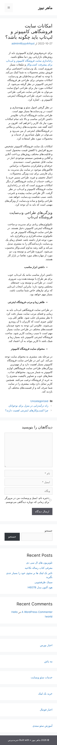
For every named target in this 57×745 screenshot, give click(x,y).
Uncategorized (39, 401)
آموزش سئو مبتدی (42, 725)
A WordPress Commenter (37, 611)
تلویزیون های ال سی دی (39, 562)
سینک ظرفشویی (43, 582)
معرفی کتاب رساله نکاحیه (38, 567)
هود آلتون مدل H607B (40, 587)
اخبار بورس (46, 645)
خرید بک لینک (45, 693)
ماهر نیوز (45, 7)
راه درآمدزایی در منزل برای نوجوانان (28, 405)
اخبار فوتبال (46, 709)
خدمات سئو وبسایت (41, 677)
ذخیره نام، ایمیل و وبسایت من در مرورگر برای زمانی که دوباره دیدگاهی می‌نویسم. (27, 499)
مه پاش (48, 661)
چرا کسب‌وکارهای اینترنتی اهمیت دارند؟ (26, 410)
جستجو (48, 530)
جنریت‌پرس (13, 740)
